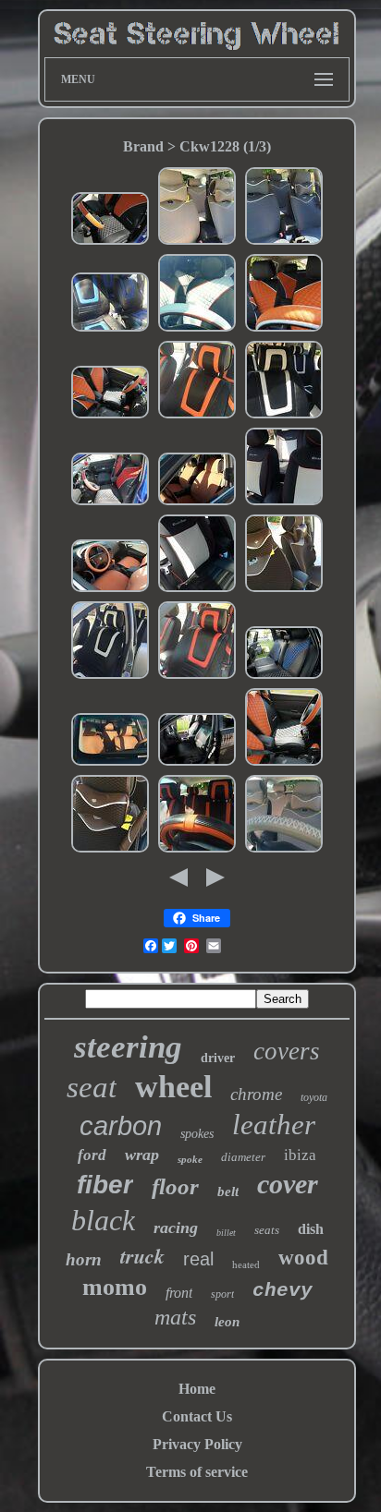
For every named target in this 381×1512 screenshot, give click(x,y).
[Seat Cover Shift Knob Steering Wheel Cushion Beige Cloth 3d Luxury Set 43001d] (197, 242)
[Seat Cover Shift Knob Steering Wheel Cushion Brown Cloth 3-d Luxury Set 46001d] (110, 850)
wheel (173, 1087)
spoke (190, 1159)
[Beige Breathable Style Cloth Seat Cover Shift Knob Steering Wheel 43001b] (284, 850)
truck (142, 1255)
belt (228, 1191)
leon (227, 1321)
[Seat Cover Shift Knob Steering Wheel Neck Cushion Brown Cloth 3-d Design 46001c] (284, 590)
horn (84, 1259)
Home (196, 1389)
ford (92, 1155)
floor (175, 1186)
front (179, 1292)
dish (311, 1229)
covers (286, 1051)
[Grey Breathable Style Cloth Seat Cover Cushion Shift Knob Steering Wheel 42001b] (284, 242)
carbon (121, 1126)
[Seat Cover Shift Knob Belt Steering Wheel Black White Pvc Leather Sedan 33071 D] (197, 590)
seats (266, 1230)
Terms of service (197, 1472)
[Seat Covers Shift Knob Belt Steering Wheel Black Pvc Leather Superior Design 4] (197, 763)
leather (273, 1124)
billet (226, 1233)
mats (175, 1317)
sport (222, 1294)
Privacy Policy (197, 1444)
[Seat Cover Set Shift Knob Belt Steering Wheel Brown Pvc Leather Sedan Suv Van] (197, 503)
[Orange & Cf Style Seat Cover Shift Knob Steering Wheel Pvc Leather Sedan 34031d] (197, 850)
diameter (243, 1157)
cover (287, 1183)
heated (246, 1264)
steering (128, 1047)
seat (92, 1087)
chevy (282, 1290)
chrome (256, 1094)
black (103, 1220)
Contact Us (197, 1416)
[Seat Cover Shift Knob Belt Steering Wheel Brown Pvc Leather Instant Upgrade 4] (110, 590)
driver (218, 1058)
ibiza (300, 1155)
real (198, 1259)
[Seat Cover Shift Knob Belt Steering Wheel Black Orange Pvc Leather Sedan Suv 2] (284, 329)
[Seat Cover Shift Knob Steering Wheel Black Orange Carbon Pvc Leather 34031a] (197, 416)
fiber (105, 1184)
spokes (197, 1134)
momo (114, 1287)
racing (176, 1227)
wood (303, 1257)
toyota (314, 1097)
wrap (142, 1154)
